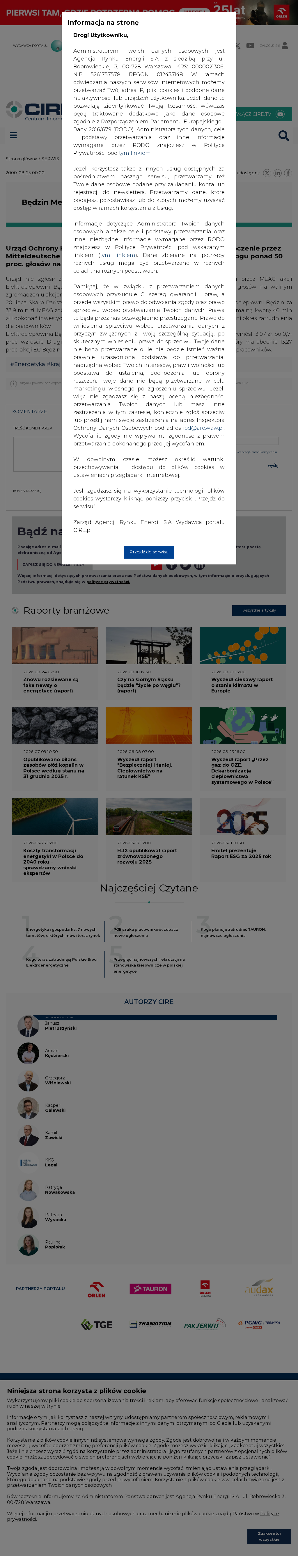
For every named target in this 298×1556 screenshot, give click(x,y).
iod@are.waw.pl (203, 428)
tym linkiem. (135, 153)
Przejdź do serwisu (149, 552)
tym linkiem (117, 255)
